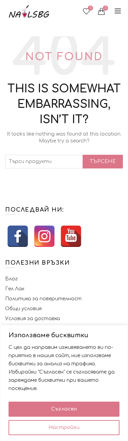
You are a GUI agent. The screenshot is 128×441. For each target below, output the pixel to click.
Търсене (103, 161)
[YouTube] (71, 236)
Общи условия (23, 308)
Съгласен (64, 409)
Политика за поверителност (43, 298)
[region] (64, 383)
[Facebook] (18, 236)
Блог (11, 278)
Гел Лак (14, 288)
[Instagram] (44, 236)
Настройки (64, 427)
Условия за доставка (32, 318)
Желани (90, 8)
